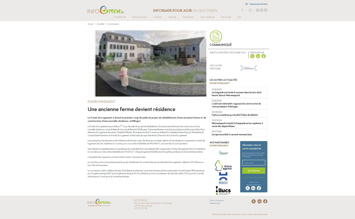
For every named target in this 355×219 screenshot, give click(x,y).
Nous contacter (217, 200)
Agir (239, 16)
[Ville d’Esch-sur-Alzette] (223, 178)
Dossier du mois (139, 16)
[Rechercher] (242, 9)
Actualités (100, 24)
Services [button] (225, 16)
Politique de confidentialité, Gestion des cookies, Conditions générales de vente (239, 214)
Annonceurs (215, 203)
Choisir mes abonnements (254, 177)
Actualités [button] (118, 16)
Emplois (158, 16)
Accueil (90, 24)
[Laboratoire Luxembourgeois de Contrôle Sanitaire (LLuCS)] (223, 191)
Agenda (172, 16)
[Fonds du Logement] (248, 68)
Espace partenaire (258, 3)
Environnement (113, 24)
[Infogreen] (106, 10)
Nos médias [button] (206, 16)
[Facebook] (265, 9)
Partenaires (188, 16)
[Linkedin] (261, 9)
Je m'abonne (254, 170)
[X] (257, 9)
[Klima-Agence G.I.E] (223, 166)
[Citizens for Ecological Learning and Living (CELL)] (223, 153)
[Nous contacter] (250, 9)
